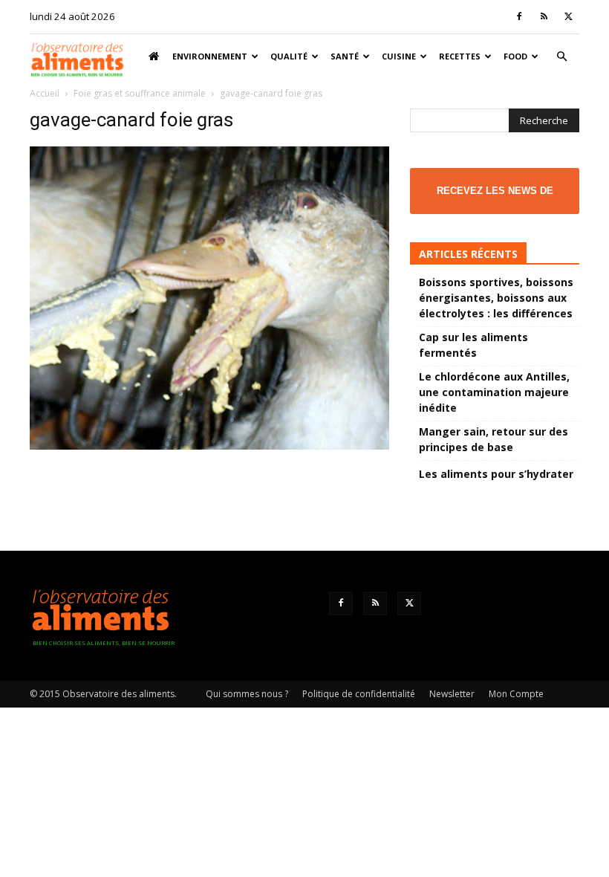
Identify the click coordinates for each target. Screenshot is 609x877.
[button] (561, 57)
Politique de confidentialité (358, 693)
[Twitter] (568, 16)
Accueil (44, 93)
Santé (344, 56)
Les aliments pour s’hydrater (496, 474)
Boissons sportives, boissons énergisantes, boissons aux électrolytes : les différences (496, 297)
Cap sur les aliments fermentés (473, 345)
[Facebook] (519, 16)
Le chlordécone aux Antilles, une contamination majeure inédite (494, 392)
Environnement (209, 56)
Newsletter (452, 693)
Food (515, 56)
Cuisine (399, 56)
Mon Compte (516, 693)
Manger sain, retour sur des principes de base (493, 439)
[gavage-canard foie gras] (209, 445)
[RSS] (544, 16)
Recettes (460, 56)
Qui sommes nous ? (247, 693)
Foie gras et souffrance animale (140, 93)
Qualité (288, 56)
